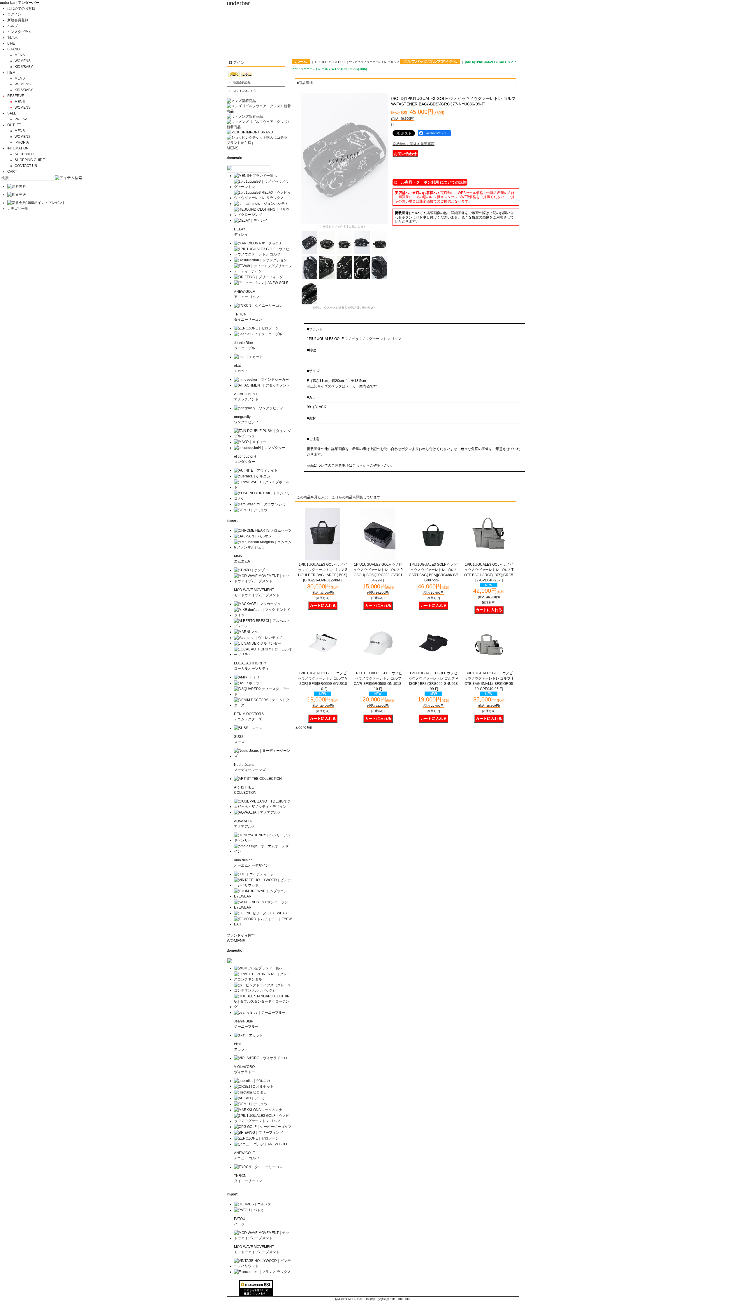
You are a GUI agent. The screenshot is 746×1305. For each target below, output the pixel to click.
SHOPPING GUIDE (30, 160)
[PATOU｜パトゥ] (249, 1210)
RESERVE (15, 96)
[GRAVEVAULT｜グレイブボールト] (263, 487)
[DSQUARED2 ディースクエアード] (263, 694)
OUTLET (14, 125)
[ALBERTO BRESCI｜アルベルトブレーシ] (263, 626)
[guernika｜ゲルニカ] (252, 476)
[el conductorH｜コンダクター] (259, 448)
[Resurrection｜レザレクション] (260, 260)
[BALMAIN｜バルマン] (253, 536)
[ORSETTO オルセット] (254, 1086)
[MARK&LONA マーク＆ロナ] (258, 243)
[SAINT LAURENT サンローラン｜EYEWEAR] (263, 907)
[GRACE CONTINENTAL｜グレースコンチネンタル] (263, 979)
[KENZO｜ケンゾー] (251, 570)
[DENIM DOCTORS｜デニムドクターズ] (263, 705)
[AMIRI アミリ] (247, 677)
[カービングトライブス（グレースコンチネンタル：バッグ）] (263, 990)
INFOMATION (18, 148)
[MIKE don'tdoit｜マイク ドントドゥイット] (263, 615)
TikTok (12, 38)
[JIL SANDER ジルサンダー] (257, 643)
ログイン (14, 14)
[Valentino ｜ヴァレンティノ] (258, 638)
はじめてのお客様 (21, 8)
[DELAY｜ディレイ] (251, 220)
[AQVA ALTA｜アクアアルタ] (257, 812)
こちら (357, 465)
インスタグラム (19, 32)
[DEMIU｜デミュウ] (251, 510)
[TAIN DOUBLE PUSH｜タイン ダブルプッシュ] (263, 436)
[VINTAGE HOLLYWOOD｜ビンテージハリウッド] (263, 885)
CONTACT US (26, 166)
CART (12, 172)
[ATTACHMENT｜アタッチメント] (262, 385)
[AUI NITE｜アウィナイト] (256, 470)
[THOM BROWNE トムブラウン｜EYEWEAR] (263, 896)
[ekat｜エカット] (248, 357)
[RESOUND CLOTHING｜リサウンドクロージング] (263, 215)
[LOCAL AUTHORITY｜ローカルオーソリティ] (263, 654)
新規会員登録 (17, 20)
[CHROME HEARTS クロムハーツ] (262, 530)
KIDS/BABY (24, 67)
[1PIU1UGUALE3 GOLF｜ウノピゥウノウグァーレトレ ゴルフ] (263, 254)
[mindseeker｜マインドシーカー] (261, 380)
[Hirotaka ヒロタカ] (250, 1092)
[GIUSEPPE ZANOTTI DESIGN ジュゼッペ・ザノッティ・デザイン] (263, 807)
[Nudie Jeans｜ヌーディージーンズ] (263, 756)
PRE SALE (23, 119)
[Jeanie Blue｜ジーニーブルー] (260, 334)
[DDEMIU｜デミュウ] (251, 1104)
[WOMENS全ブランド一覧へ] (258, 968)
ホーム (301, 61)
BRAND (13, 49)
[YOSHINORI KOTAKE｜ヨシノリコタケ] (263, 498)
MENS (20, 55)
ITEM (11, 72)
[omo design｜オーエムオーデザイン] (263, 851)
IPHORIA (22, 142)
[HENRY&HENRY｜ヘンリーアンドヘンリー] (263, 840)
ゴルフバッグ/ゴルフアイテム (430, 61)
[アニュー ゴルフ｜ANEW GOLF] (261, 283)
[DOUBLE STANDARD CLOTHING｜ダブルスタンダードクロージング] (263, 1007)
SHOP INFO (24, 154)
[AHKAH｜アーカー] (251, 1098)
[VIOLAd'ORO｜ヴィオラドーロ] (260, 1058)
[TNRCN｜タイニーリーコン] (258, 306)
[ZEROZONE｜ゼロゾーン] (256, 328)
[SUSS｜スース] (248, 728)
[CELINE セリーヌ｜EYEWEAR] (260, 913)
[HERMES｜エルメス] (252, 1204)
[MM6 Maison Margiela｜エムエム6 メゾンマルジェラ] (263, 547)
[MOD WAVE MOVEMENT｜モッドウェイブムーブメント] (263, 581)
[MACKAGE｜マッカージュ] (257, 604)
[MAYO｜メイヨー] (250, 442)
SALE (11, 113)
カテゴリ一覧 (17, 209)
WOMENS (23, 61)
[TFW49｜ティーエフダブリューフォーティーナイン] (263, 271)
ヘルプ (12, 26)
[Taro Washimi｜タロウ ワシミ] (260, 504)
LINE (11, 43)
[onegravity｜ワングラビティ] (258, 408)
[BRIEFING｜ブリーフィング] (258, 277)
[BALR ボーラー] (248, 683)
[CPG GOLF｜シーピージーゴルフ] (262, 1127)
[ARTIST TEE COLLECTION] (258, 779)
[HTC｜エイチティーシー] (255, 874)
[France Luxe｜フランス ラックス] (262, 1272)
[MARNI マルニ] (247, 632)
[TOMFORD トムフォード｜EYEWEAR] (263, 924)
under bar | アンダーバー (19, 3)
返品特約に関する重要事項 (413, 144)
